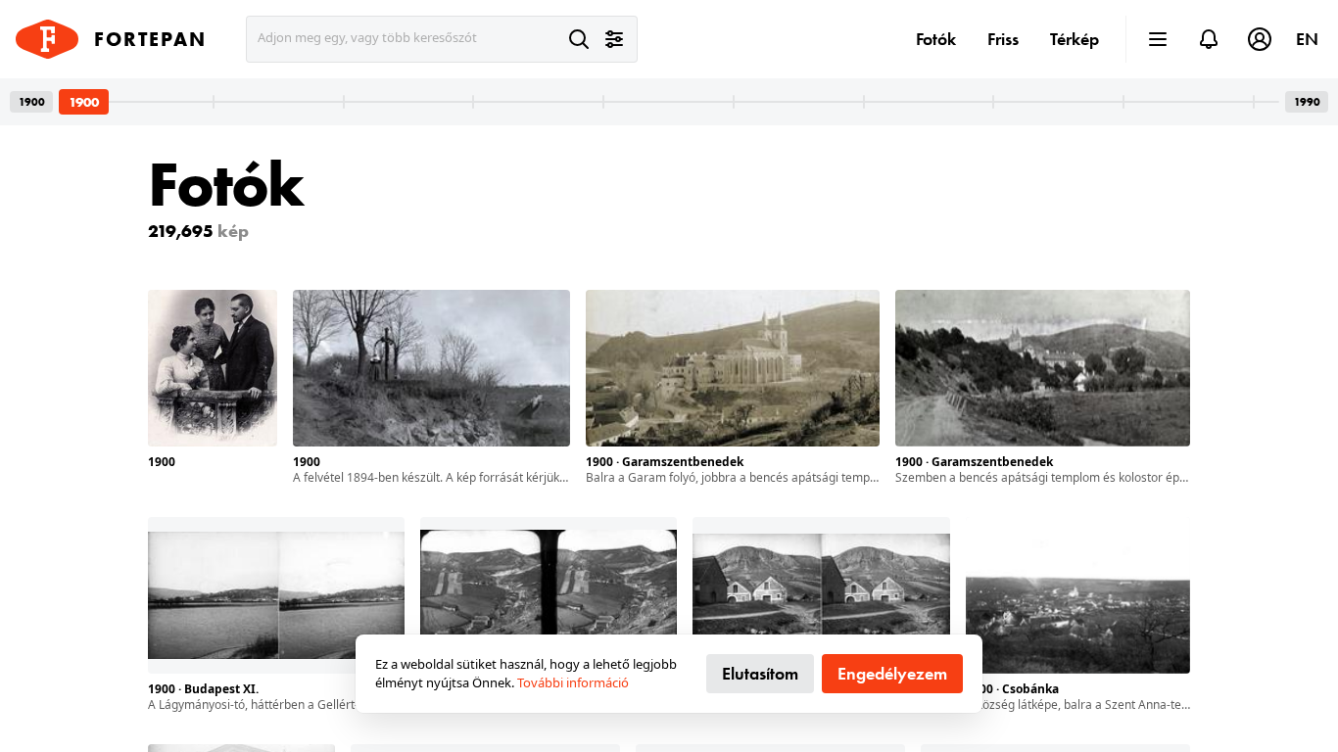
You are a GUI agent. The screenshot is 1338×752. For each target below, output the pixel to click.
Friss (1003, 38)
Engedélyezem (892, 673)
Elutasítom (760, 673)
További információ (573, 682)
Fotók (936, 38)
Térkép (1074, 38)
